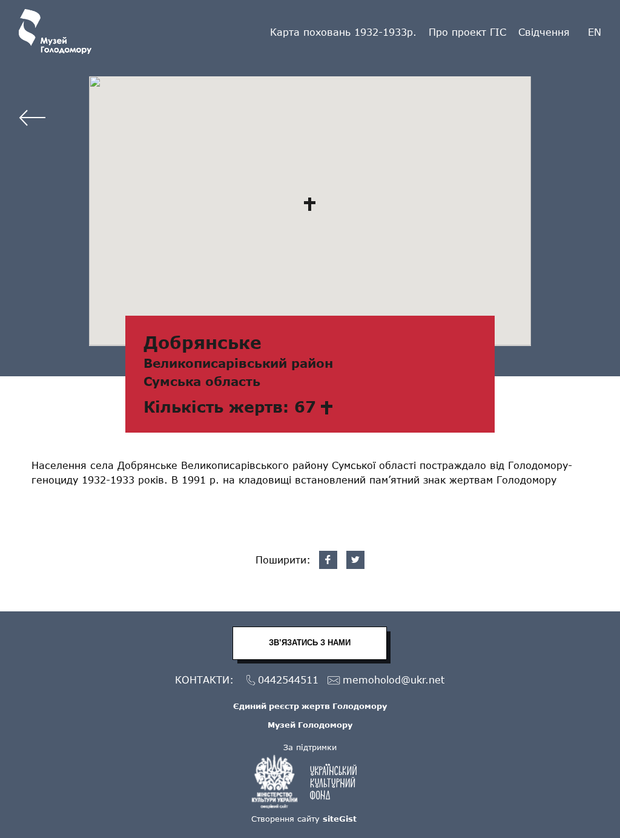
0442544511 (288, 679)
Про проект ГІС (467, 32)
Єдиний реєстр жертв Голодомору (310, 706)
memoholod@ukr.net (393, 679)
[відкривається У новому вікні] (310, 781)
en (594, 32)
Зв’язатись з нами (310, 642)
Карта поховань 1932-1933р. (343, 32)
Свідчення (544, 32)
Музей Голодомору (310, 725)
